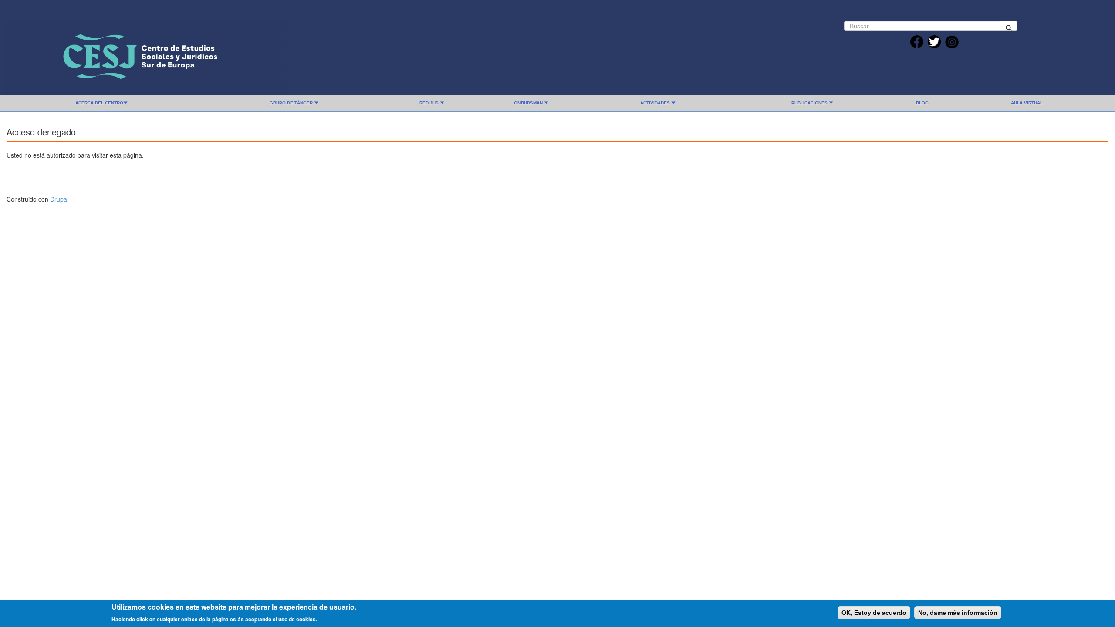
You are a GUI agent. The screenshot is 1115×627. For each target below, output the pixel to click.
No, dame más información (957, 612)
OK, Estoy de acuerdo (873, 612)
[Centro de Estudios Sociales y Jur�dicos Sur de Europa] (145, 55)
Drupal (59, 199)
